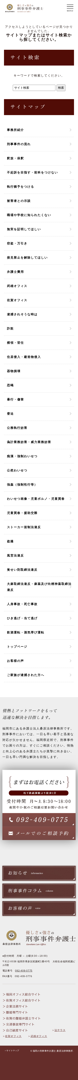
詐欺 (10, 328)
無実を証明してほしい (24, 229)
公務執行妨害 (17, 427)
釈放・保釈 (15, 158)
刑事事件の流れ (19, 144)
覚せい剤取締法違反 (22, 569)
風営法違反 (15, 555)
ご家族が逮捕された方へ (25, 675)
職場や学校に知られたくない (29, 215)
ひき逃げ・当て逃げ (22, 618)
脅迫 (10, 413)
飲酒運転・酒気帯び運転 (25, 632)
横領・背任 (15, 342)
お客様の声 (15, 660)
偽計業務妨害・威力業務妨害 (29, 442)
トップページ (17, 646)
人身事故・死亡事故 (22, 604)
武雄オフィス (17, 286)
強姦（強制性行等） (22, 484)
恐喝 (10, 385)
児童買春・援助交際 (22, 513)
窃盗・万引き (17, 243)
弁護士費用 (15, 271)
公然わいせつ (17, 470)
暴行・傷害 (15, 399)
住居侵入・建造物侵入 (24, 356)
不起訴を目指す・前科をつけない (32, 172)
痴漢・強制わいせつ (22, 456)
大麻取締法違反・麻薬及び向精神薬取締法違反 (39, 586)
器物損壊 (14, 371)
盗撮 (10, 541)
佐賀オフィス (17, 300)
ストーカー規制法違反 (24, 527)
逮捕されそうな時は (22, 314)
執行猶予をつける (20, 186)
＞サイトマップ (11, 1050)
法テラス (59, 1030)
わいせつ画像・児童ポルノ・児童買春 (36, 498)
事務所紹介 (15, 129)
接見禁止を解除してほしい (27, 257)
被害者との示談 (19, 200)
